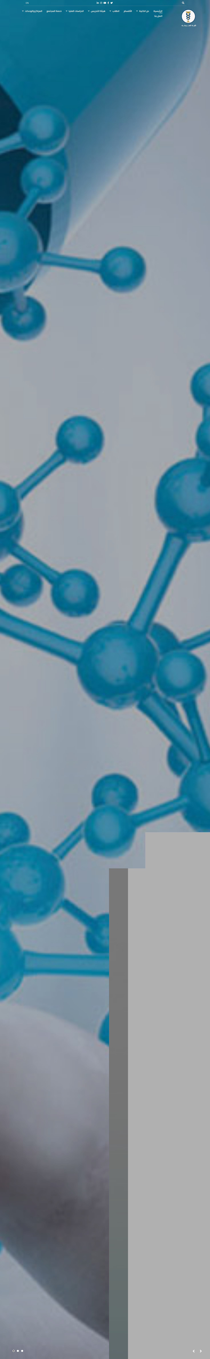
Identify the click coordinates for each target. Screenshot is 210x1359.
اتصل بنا (158, 16)
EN (27, 3)
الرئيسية (157, 11)
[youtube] (105, 3)
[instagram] (101, 3)
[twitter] (111, 3)
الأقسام (128, 11)
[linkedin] (97, 3)
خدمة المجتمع (54, 11)
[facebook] (108, 3)
